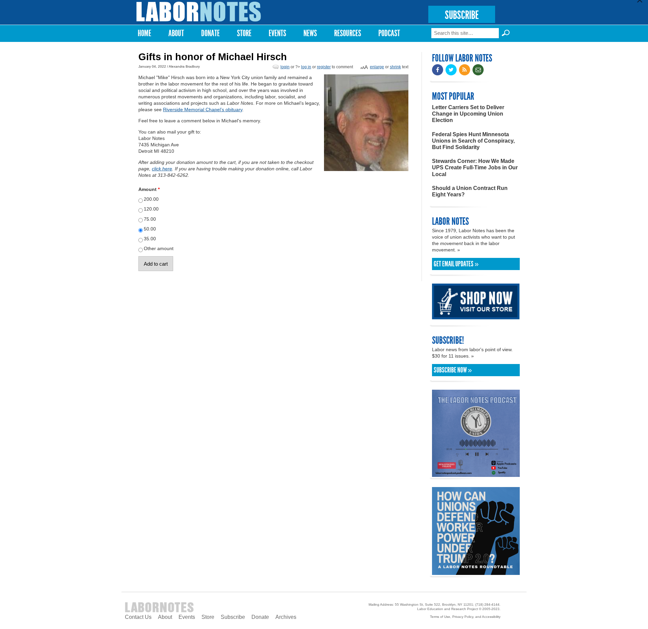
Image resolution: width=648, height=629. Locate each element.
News (310, 33)
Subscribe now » (453, 370)
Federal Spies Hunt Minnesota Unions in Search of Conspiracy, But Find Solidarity (473, 140)
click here (162, 168)
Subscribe (233, 617)
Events (277, 33)
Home (144, 33)
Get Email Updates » (456, 264)
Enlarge (377, 67)
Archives (285, 617)
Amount (149, 189)
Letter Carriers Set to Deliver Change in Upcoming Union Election (468, 113)
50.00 (150, 229)
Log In (306, 67)
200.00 (151, 199)
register (324, 67)
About (176, 33)
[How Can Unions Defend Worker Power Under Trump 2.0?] (476, 572)
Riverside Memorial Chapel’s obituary (202, 109)
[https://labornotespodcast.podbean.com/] (476, 474)
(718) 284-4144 (487, 604)
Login (285, 67)
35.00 (150, 238)
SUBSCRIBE (462, 15)
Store (244, 33)
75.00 (150, 219)
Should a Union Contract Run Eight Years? (470, 191)
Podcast (389, 33)
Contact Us (138, 617)
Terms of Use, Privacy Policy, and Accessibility (465, 617)
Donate (210, 33)
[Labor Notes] (198, 12)
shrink (395, 67)
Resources (347, 33)
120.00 (151, 209)
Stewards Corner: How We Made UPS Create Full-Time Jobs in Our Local (475, 167)
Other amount (158, 248)
